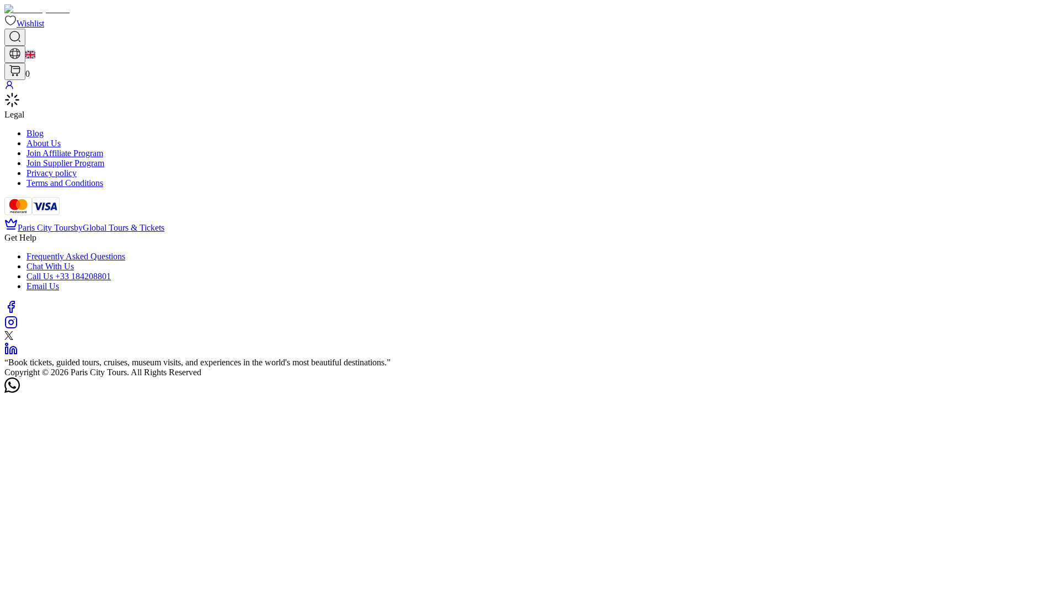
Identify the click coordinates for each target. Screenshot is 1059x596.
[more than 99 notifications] (14, 71)
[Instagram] (11, 326)
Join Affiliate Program (64, 153)
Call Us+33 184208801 (68, 276)
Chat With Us (50, 266)
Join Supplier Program (65, 163)
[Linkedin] (11, 352)
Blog (35, 133)
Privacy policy (51, 173)
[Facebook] (11, 310)
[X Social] (8, 337)
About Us (43, 143)
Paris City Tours (46, 227)
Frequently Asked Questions (75, 256)
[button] (24, 23)
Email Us (42, 286)
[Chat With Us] (12, 390)
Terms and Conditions (64, 183)
